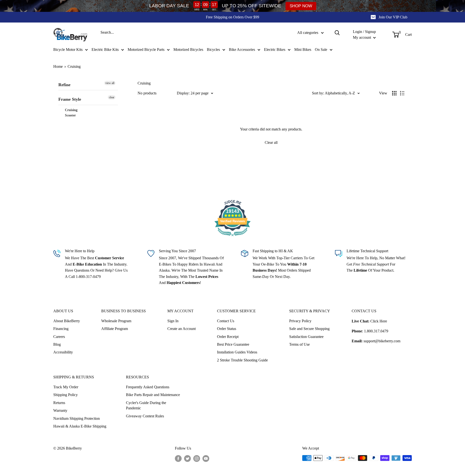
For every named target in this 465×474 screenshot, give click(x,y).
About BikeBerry (66, 321)
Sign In (172, 321)
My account (362, 37)
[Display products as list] (402, 93)
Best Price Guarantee (233, 344)
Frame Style (69, 99)
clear (111, 97)
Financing (61, 329)
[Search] (337, 32)
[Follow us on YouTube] (205, 458)
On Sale (321, 49)
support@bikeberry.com (382, 341)
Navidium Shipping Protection (76, 418)
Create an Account (181, 329)
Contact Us (225, 321)
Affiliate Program (114, 329)
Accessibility (63, 352)
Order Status (226, 329)
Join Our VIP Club (393, 17)
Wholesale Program (116, 321)
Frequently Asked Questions (147, 387)
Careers (59, 337)
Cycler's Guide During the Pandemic (146, 405)
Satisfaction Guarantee (306, 337)
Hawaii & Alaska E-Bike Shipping (79, 426)
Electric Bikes (274, 49)
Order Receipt (228, 337)
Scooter (70, 115)
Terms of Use (299, 344)
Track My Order (65, 387)
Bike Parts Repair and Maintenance (153, 395)
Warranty (60, 410)
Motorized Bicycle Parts (146, 49)
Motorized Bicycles (188, 49)
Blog (57, 344)
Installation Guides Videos (237, 352)
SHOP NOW (301, 6)
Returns (59, 403)
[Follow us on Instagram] (196, 458)
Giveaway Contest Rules (145, 416)
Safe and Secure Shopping (309, 329)
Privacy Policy (300, 321)
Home (58, 66)
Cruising (74, 66)
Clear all (271, 142)
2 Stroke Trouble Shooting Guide (242, 360)
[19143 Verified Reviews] (232, 237)
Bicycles (213, 49)
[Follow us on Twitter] (187, 458)
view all (109, 83)
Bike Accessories (242, 49)
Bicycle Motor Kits (68, 49)
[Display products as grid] (394, 93)
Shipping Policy (65, 395)
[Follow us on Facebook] (178, 458)
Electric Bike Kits (105, 49)
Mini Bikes (302, 49)
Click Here (378, 321)
